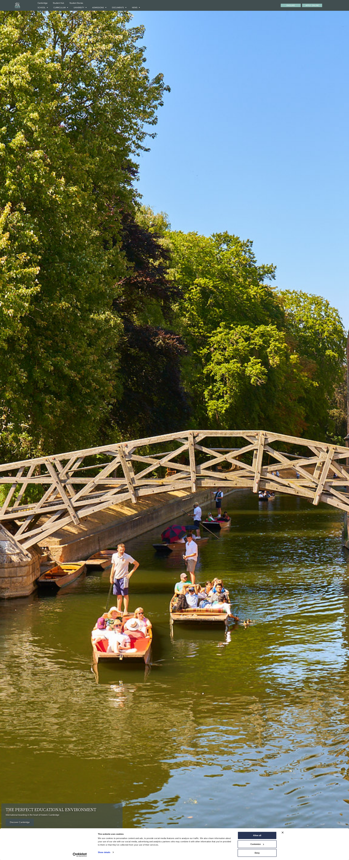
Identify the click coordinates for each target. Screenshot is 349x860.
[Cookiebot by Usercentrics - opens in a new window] (80, 855)
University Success (19, 822)
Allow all (257, 835)
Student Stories (76, 3)
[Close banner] (283, 833)
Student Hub (58, 3)
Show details (104, 852)
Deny (257, 853)
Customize (255, 844)
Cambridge (42, 3)
